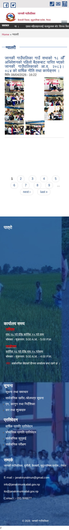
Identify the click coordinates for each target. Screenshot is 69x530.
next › (26, 191)
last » (44, 191)
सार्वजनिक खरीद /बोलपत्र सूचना (25, 398)
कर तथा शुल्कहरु (16, 410)
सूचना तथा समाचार (17, 392)
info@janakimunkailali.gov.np (22, 484)
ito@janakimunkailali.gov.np (21, 491)
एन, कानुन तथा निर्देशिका (20, 404)
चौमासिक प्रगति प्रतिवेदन (21, 432)
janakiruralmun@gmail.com (32, 477)
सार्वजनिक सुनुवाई (16, 438)
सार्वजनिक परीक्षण (16, 444)
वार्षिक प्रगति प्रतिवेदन (19, 426)
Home (5, 34)
